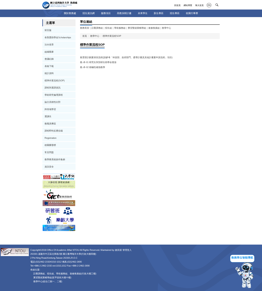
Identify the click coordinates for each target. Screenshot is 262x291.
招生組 (108, 28)
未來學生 (143, 13)
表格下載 (49, 66)
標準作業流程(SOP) (55, 80)
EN (209, 5)
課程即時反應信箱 (54, 130)
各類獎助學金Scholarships (58, 37)
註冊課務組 (97, 28)
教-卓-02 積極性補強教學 (92, 67)
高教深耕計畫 (124, 13)
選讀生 (48, 116)
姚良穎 (118, 250)
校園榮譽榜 (50, 145)
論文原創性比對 (52, 102)
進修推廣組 (154, 28)
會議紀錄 (49, 59)
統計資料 (49, 73)
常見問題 (49, 152)
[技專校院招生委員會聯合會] (59, 203)
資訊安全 (49, 166)
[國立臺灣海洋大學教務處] (59, 5)
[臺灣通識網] (59, 194)
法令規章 (49, 44)
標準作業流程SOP (112, 36)
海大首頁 (199, 5)
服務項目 (106, 13)
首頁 (84, 36)
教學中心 (166, 28)
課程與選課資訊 (52, 87)
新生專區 (158, 13)
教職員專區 (50, 123)
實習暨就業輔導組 (137, 28)
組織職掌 (49, 51)
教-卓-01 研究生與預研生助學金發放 (98, 62)
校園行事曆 (192, 13)
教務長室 (84, 28)
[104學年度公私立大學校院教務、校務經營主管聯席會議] (59, 227)
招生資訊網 (88, 13)
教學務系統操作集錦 (55, 159)
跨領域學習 (50, 109)
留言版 (48, 30)
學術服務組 (120, 28)
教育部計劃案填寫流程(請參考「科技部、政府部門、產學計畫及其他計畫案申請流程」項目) (126, 57)
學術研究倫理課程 (54, 95)
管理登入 (127, 250)
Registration (50, 138)
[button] (217, 5)
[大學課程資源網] (59, 184)
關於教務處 (70, 13)
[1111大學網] (59, 176)
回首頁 (177, 5)
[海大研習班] (59, 210)
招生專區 (175, 13)
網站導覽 (188, 5)
